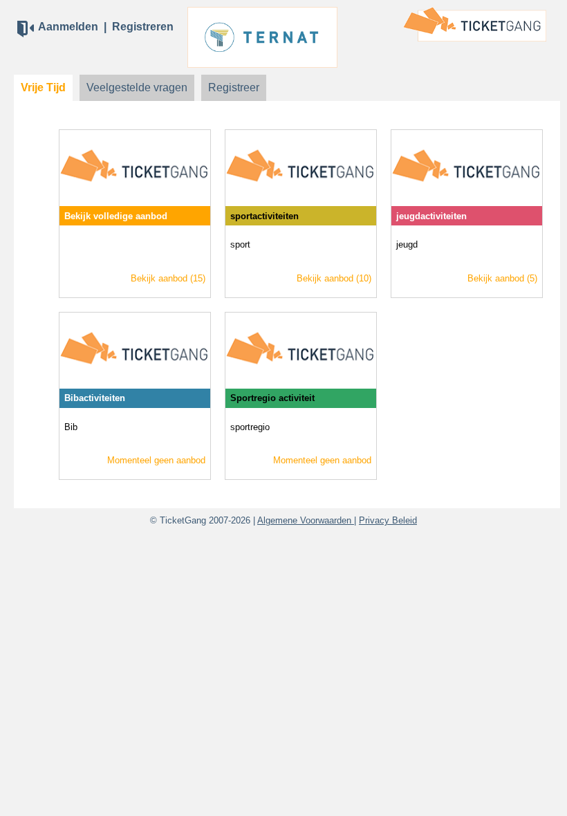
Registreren (143, 27)
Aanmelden (68, 27)
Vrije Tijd (43, 87)
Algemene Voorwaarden (305, 520)
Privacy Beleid (388, 520)
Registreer (233, 87)
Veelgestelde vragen (136, 87)
